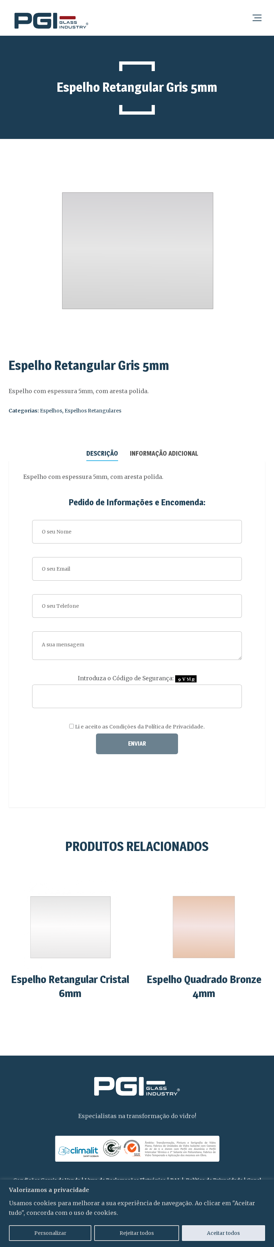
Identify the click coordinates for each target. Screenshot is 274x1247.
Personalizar (50, 1233)
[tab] (102, 453)
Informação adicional (164, 453)
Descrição (102, 453)
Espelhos (51, 410)
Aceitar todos (223, 1233)
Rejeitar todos (137, 1233)
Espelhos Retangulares (93, 410)
